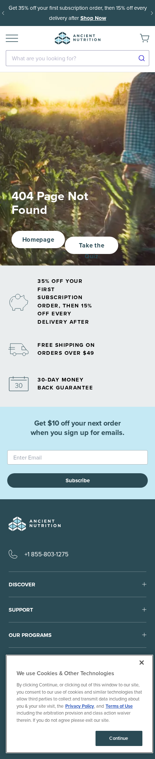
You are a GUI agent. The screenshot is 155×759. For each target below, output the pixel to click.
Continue (118, 738)
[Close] (142, 662)
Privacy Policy (79, 706)
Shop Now (93, 18)
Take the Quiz (91, 247)
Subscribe (78, 480)
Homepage (38, 239)
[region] (79, 704)
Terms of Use (119, 706)
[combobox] (77, 58)
